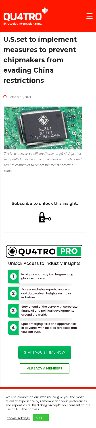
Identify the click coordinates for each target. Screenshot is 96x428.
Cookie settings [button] (18, 418)
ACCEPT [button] (41, 418)
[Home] (25, 16)
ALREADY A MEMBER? (44, 368)
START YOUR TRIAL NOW (44, 352)
